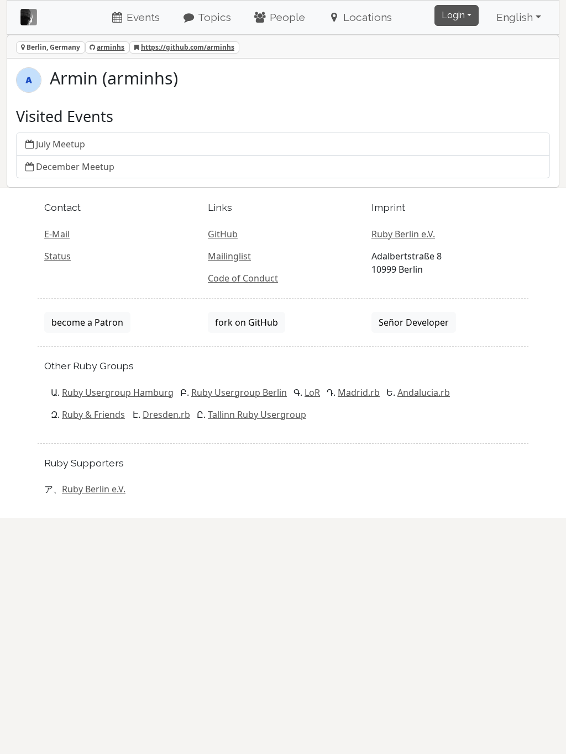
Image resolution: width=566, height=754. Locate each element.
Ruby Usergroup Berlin (239, 392)
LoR (312, 392)
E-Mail (57, 234)
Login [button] (453, 15)
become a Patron (87, 322)
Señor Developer (414, 322)
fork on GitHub (246, 322)
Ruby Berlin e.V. (403, 234)
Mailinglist (229, 256)
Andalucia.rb (423, 392)
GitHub (223, 234)
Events (142, 17)
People (286, 17)
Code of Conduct (243, 278)
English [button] (514, 17)
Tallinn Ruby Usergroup (257, 414)
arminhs (110, 47)
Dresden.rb (166, 414)
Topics (213, 17)
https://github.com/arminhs (187, 47)
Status (57, 256)
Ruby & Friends (93, 414)
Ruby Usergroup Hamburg (118, 392)
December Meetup (75, 167)
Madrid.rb (359, 392)
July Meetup (60, 144)
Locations (366, 17)
